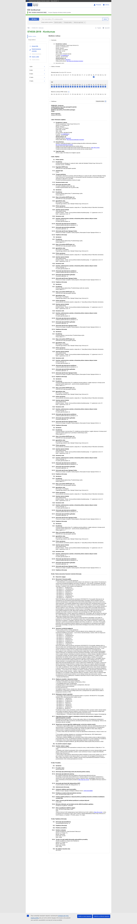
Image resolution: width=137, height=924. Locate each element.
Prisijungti (98, 4)
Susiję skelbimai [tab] (32, 39)
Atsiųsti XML (35, 46)
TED (28, 27)
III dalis (31, 73)
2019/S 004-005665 (88, 790)
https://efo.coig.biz (95, 147)
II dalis (31, 70)
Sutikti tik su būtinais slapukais (101, 916)
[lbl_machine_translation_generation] (68, 91)
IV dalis (31, 77)
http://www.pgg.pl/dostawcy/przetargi (75, 61)
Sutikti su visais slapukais (84, 916)
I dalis (30, 66)
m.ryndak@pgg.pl (65, 55)
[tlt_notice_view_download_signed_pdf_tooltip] (94, 77)
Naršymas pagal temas (79, 22)
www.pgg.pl (67, 59)
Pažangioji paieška (68, 22)
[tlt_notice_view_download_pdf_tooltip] (52, 86)
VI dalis (31, 81)
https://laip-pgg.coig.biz (83, 779)
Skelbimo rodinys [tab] (32, 36)
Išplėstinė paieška (58, 22)
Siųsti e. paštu (35, 56)
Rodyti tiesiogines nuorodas (36, 50)
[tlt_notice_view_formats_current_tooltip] (105, 101)
